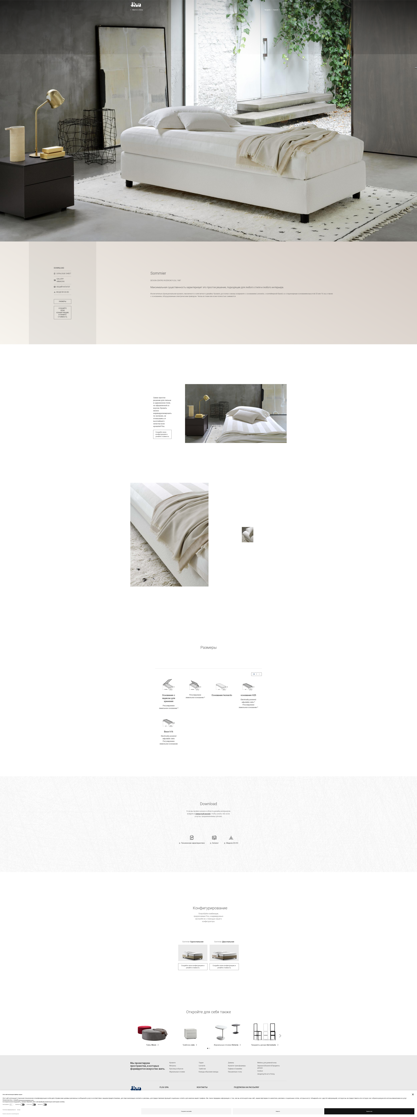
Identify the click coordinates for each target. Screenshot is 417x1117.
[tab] (207, 1048)
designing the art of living (266, 1074)
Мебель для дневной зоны (266, 1063)
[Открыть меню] (285, 4)
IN (260, 674)
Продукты (268, 10)
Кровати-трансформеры (237, 1066)
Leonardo (202, 1066)
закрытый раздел (202, 814)
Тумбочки (188, 1045)
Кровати (275, 10)
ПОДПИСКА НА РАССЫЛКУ (246, 1087)
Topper (201, 1063)
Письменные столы (235, 1072)
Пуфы (151, 1045)
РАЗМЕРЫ (62, 301)
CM (254, 674)
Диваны (231, 1063)
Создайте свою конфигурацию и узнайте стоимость (162, 434)
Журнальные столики (226, 1045)
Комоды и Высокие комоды (208, 1072)
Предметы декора (263, 1045)
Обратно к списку (137, 10)
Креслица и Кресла (176, 1069)
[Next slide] (280, 1035)
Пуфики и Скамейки (235, 1069)
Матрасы (172, 1066)
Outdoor (260, 1071)
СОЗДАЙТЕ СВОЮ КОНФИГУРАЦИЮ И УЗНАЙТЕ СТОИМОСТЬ (62, 312)
